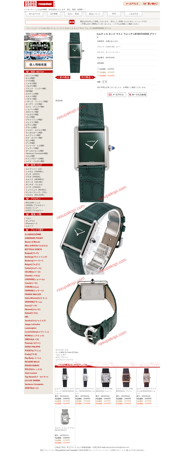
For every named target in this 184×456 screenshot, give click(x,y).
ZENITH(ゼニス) (31, 388)
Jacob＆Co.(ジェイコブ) (35, 321)
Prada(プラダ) (31, 354)
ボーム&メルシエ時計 (35, 151)
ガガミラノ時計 (32, 112)
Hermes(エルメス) (32, 309)
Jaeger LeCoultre (32, 324)
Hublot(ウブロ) (31, 313)
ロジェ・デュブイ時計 (35, 107)
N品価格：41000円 (106, 76)
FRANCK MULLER (33, 294)
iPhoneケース (32, 223)
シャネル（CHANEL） (35, 171)
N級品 (58, 447)
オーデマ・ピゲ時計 (34, 104)
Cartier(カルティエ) (33, 268)
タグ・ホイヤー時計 (34, 138)
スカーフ (29, 226)
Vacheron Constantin (34, 384)
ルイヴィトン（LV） (34, 169)
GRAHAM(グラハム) (33, 302)
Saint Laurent (31, 373)
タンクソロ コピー (113, 52)
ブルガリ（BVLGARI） (35, 195)
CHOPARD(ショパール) (34, 279)
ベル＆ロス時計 (32, 114)
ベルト (28, 218)
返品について (94, 14)
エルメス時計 (31, 96)
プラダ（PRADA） (34, 177)
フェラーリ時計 (32, 148)
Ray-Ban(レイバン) (33, 358)
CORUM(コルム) (32, 287)
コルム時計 (30, 156)
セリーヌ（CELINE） (35, 182)
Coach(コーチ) (31, 283)
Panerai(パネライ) (32, 343)
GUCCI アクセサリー (34, 210)
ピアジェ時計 (31, 125)
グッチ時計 (30, 143)
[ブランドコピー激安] (40, 7)
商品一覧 (65, 447)
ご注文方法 (133, 14)
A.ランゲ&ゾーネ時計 (35, 159)
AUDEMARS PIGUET (34, 238)
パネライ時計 (31, 99)
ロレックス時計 (32, 76)
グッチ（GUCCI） (33, 174)
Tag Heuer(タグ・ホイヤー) (36, 377)
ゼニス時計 (30, 140)
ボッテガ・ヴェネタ (34, 184)
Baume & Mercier (32, 242)
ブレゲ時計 (30, 117)
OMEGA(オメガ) (32, 339)
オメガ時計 (30, 78)
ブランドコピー (32, 28)
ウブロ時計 (30, 81)
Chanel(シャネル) (32, 276)
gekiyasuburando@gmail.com (117, 447)
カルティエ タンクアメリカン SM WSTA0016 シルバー (85, 391)
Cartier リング (32, 208)
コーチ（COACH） (34, 187)
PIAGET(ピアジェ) (33, 350)
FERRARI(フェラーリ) (34, 291)
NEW (113, 450)
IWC (26, 317)
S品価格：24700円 (106, 72)
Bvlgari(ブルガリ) (32, 264)
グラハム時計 (31, 127)
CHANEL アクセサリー (35, 205)
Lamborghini (30, 328)
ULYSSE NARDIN (32, 380)
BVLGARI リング (33, 203)
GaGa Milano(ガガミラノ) (36, 298)
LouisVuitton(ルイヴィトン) (37, 332)
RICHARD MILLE (32, 362)
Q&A (114, 14)
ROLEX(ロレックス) (33, 369)
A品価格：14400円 (106, 69)
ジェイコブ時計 (32, 122)
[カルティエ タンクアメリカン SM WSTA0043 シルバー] (64, 79)
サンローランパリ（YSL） (37, 192)
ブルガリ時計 (31, 86)
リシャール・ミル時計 (35, 146)
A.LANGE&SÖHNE (33, 234)
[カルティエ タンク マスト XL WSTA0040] (86, 79)
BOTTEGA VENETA (33, 249)
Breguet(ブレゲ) (32, 253)
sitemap (140, 450)
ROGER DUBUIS (32, 365)
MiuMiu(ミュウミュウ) (34, 336)
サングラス (30, 221)
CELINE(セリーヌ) (32, 272)
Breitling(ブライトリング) (36, 257)
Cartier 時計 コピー (113, 47)
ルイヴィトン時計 (33, 135)
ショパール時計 (32, 109)
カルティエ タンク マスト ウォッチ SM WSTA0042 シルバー (65, 391)
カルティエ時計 (32, 94)
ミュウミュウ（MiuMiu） (36, 190)
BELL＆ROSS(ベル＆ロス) (36, 246)
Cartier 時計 (45, 28)
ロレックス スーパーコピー (99, 450)
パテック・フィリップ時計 (37, 101)
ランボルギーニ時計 (34, 133)
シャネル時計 (31, 83)
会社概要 (54, 14)
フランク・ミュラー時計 (36, 88)
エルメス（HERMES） (35, 179)
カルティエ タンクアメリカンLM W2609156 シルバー (146, 391)
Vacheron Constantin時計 (37, 153)
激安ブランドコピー (48, 450)
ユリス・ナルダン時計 (35, 161)
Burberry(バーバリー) (34, 261)
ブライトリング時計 (34, 120)
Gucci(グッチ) (31, 306)
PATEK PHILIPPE (32, 347)
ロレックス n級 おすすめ (126, 450)
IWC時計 (29, 91)
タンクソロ (57, 28)
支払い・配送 (73, 14)
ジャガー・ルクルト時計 (36, 130)
